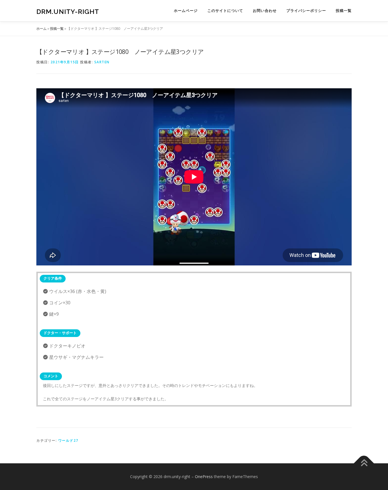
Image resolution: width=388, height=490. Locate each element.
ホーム (41, 28)
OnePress (204, 476)
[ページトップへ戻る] (364, 463)
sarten (102, 62)
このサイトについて (225, 11)
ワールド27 (68, 440)
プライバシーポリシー (306, 11)
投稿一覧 (344, 11)
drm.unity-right (67, 11)
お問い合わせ (265, 11)
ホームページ (186, 11)
